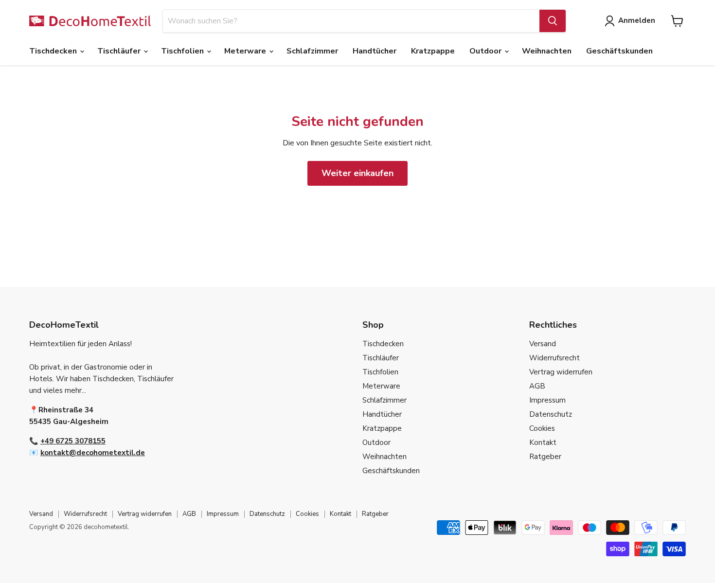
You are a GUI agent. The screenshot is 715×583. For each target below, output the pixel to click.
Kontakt (542, 442)
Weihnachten (547, 51)
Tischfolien (183, 51)
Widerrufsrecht (554, 358)
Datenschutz (550, 414)
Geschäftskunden (619, 51)
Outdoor (486, 51)
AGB (537, 386)
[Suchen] (552, 21)
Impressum (547, 400)
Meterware (246, 51)
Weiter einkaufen (357, 173)
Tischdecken (54, 51)
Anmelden (636, 20)
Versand (542, 344)
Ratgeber (545, 456)
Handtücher (374, 51)
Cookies (542, 428)
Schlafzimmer (312, 51)
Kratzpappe (433, 51)
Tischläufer (120, 51)
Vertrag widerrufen (560, 372)
